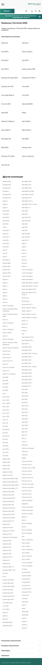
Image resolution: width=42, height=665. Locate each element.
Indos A (24, 247)
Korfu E (24, 256)
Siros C (24, 527)
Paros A (24, 442)
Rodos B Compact (27, 510)
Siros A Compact (27, 523)
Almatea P (6, 191)
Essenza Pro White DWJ (10, 537)
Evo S (4, 576)
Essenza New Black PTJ (10, 488)
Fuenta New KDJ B (8, 596)
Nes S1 (24, 438)
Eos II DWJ (6, 400)
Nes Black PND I (27, 376)
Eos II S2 (5, 423)
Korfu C (24, 253)
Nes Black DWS (26, 360)
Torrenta (24, 569)
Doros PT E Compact (9, 374)
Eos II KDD (6, 407)
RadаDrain (25, 504)
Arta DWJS (6, 221)
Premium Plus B (27, 471)
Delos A (5, 286)
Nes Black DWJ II (27, 357)
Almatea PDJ (7, 198)
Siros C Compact (27, 530)
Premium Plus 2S (27, 461)
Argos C (5, 204)
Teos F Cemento (27, 556)
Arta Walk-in (6, 260)
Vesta (23, 608)
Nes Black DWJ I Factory (29, 353)
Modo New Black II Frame (30, 286)
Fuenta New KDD (8, 590)
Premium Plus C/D (27, 478)
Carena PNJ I (7, 276)
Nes (23, 334)
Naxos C (24, 330)
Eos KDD (5, 426)
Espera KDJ (6, 469)
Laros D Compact (27, 273)
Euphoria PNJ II (7, 557)
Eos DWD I (6, 384)
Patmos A (25, 445)
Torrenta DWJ (26, 572)
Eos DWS (5, 390)
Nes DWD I (25, 389)
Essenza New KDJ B (9, 508)
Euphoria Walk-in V (8, 567)
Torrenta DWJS (26, 576)
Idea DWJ (25, 214)
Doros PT (5, 364)
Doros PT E (6, 371)
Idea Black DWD (7, 622)
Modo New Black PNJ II (29, 289)
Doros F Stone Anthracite (10, 348)
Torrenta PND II (26, 589)
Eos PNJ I (6, 452)
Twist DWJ (25, 602)
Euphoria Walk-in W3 (9, 570)
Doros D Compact (8, 329)
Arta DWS (5, 224)
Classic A (5, 279)
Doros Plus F (6, 354)
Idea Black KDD (26, 181)
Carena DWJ (6, 266)
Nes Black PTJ (26, 386)
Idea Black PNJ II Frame (29, 204)
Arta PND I (6, 247)
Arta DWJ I (6, 214)
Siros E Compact (27, 533)
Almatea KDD (7, 185)
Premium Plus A (27, 464)
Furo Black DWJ (8, 603)
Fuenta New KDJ (8, 593)
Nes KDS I (25, 415)
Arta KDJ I (6, 234)
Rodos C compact (27, 513)
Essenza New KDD (8, 501)
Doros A (5, 302)
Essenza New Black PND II (11, 485)
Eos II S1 (5, 420)
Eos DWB (5, 377)
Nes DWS (24, 399)
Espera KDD (6, 465)
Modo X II (25, 321)
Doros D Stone (7, 333)
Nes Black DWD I (27, 347)
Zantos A (24, 621)
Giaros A (5, 612)
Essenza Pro (6, 524)
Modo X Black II (26, 311)
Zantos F (24, 628)
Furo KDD (5, 606)
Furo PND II (6, 609)
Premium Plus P (27, 494)
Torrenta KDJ (26, 579)
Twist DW (24, 598)
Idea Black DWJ (7, 625)
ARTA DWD (6, 211)
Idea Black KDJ (26, 185)
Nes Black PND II (27, 379)
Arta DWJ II (6, 217)
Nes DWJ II (25, 396)
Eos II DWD (6, 397)
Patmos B (25, 451)
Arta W (5, 256)
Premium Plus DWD (28, 484)
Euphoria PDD (7, 550)
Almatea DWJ (7, 181)
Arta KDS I (6, 240)
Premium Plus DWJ (28, 487)
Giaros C (5, 616)
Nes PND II (25, 425)
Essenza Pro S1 (7, 534)
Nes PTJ (24, 435)
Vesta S (24, 618)
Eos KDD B (6, 429)
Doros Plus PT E (8, 361)
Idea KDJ (24, 227)
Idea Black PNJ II (27, 201)
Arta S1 (5, 250)
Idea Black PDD (26, 188)
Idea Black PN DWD (28, 191)
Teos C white (26, 546)
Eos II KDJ (6, 410)
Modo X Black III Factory (29, 317)
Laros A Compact (27, 270)
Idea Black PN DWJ (28, 194)
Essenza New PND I (9, 514)
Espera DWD (6, 459)
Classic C (5, 283)
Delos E (5, 296)
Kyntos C (24, 263)
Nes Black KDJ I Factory (29, 366)
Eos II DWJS (6, 403)
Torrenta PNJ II (26, 592)
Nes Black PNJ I (27, 383)
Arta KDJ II (6, 237)
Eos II (4, 393)
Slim (23, 536)
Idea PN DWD (26, 234)
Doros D (5, 326)
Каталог (7, 11)
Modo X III (25, 324)
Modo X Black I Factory (29, 308)
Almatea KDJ (7, 188)
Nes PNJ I (25, 429)
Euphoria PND (7, 554)
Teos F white (26, 559)
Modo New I (25, 298)
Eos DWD (5, 380)
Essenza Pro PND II (9, 531)
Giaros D (5, 619)
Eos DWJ (5, 387)
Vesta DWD (25, 612)
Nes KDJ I (25, 409)
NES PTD (24, 432)
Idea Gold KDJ (26, 221)
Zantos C (24, 625)
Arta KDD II (6, 230)
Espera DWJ (6, 462)
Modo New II (26, 301)
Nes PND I (25, 422)
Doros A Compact (8, 306)
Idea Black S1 (26, 207)
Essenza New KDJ (8, 505)
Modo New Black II (27, 279)
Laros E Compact (27, 276)
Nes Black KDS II (27, 373)
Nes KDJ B (25, 406)
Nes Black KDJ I (27, 363)
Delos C (5, 289)
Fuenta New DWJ (8, 583)
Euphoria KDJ (7, 547)
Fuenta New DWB (8, 580)
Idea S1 (24, 243)
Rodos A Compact (27, 507)
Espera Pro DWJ (8, 472)
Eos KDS (5, 439)
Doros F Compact (8, 339)
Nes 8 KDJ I (25, 344)
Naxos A (24, 327)
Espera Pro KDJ (7, 475)
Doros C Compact (8, 323)
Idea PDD (25, 230)
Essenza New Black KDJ (10, 482)
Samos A (24, 517)
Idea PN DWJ (26, 237)
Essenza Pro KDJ (8, 527)
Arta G (5, 227)
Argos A (5, 201)
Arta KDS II (6, 243)
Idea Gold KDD (26, 217)
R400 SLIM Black (27, 500)
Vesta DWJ (25, 615)
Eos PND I (6, 446)
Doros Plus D (7, 351)
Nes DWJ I (25, 393)
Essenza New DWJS (9, 498)
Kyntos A (24, 260)
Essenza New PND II (9, 518)
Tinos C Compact (27, 566)
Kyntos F (24, 266)
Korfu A (24, 250)
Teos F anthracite (27, 549)
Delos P (5, 299)
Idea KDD (24, 224)
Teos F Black (26, 553)
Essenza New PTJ (8, 521)
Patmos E (25, 455)
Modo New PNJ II (27, 304)
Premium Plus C (27, 474)
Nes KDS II (25, 419)
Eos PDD (5, 442)
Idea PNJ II (25, 240)
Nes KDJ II (25, 412)
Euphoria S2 (6, 563)
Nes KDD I (25, 402)
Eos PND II (6, 449)
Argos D (5, 207)
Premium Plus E (27, 491)
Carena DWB (6, 263)
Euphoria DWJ (7, 541)
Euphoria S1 (6, 560)
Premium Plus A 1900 (28, 468)
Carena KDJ (6, 270)
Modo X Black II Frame (29, 314)
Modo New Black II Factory (30, 283)
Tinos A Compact (27, 562)
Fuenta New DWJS (8, 586)
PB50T (24, 458)
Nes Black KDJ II (27, 370)
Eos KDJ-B (6, 436)
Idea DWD (25, 211)
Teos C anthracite (27, 540)
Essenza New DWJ (8, 495)
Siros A (24, 520)
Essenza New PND (8, 511)
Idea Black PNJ (26, 198)
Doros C (5, 319)
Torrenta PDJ (26, 585)
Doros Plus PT (7, 357)
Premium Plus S (27, 497)
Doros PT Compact (8, 367)
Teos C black (26, 543)
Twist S (24, 605)
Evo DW (5, 573)
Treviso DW (25, 595)
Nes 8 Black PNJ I (27, 340)
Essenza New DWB (8, 491)
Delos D (5, 292)
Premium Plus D (27, 481)
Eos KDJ (5, 433)
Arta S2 (5, 253)
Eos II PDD (6, 416)
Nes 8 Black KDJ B (28, 337)
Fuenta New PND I (8, 599)
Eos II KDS (6, 413)
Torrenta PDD (26, 582)
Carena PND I (7, 273)
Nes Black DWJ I (27, 350)
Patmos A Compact (28, 448)
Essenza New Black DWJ (10, 478)
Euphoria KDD (7, 544)
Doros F (5, 336)
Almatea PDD (7, 194)
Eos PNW (5, 456)
